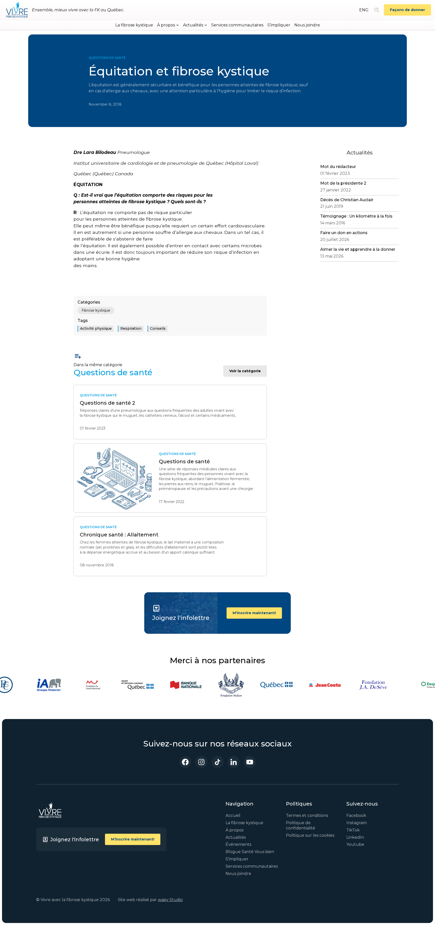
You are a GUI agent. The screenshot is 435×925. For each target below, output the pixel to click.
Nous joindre (307, 25)
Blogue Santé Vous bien (250, 851)
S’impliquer (278, 25)
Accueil (233, 815)
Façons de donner (407, 10)
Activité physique (96, 328)
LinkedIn (355, 837)
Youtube (355, 844)
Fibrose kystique (96, 310)
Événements (238, 844)
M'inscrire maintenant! (254, 613)
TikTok (353, 830)
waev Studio (170, 899)
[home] (17, 10)
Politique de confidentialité (300, 825)
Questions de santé (107, 58)
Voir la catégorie (245, 371)
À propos (234, 830)
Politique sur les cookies (310, 835)
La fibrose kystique (134, 25)
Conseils (158, 328)
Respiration (130, 328)
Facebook (356, 815)
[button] (168, 25)
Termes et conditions (307, 815)
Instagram (356, 822)
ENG (364, 10)
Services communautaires (237, 25)
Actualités (236, 837)
